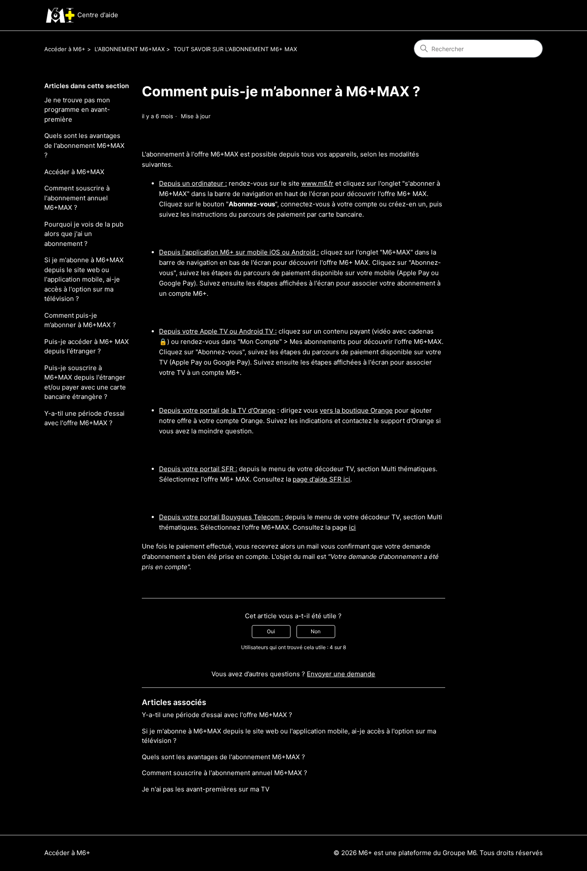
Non (316, 631)
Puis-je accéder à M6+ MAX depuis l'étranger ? (86, 346)
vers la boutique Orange (356, 410)
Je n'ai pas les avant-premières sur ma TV (205, 789)
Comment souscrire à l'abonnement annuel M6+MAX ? (77, 198)
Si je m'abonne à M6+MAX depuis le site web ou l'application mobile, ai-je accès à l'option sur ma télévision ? (84, 279)
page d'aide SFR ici (321, 479)
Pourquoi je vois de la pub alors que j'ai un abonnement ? (83, 234)
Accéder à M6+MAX (74, 172)
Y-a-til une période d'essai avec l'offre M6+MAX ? (84, 418)
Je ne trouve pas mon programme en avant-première (77, 109)
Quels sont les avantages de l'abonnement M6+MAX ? (84, 145)
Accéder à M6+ (65, 49)
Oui (271, 631)
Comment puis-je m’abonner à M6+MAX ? (80, 320)
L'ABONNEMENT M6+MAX (130, 49)
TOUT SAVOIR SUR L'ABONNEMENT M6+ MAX (235, 49)
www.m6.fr (317, 183)
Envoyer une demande (341, 674)
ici (352, 527)
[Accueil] (60, 15)
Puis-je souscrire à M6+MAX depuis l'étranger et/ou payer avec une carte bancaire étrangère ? (85, 382)
